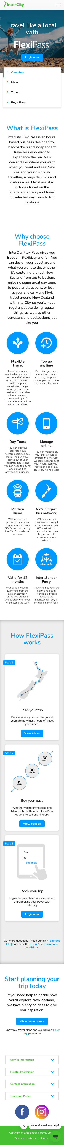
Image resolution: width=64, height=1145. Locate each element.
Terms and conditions (25, 1138)
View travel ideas (32, 1021)
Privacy (44, 1138)
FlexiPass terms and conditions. (41, 945)
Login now (32, 57)
